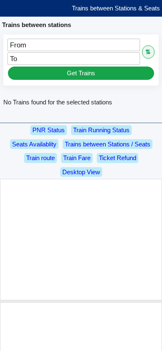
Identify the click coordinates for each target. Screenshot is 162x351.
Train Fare (77, 157)
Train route (40, 157)
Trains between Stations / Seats (107, 144)
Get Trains (81, 73)
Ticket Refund (117, 157)
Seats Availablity (34, 144)
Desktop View (81, 172)
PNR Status (48, 129)
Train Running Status (101, 129)
